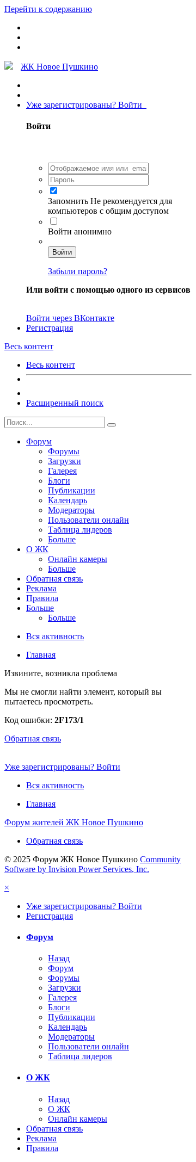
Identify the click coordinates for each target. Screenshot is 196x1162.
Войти (62, 252)
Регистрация (49, 327)
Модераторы (71, 510)
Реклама (41, 588)
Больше (62, 539)
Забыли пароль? (77, 271)
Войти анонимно (80, 231)
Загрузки (64, 461)
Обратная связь (54, 578)
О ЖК (37, 549)
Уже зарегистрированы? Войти (86, 104)
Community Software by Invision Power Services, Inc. (92, 864)
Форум (39, 441)
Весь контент (50, 364)
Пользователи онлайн (88, 519)
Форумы (63, 451)
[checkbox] (53, 190)
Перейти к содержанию (48, 9)
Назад (59, 958)
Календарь (67, 500)
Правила (42, 598)
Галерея (62, 470)
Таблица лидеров (80, 529)
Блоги (59, 480)
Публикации (71, 490)
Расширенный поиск (64, 402)
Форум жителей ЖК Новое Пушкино (73, 822)
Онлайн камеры (77, 559)
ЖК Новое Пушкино (59, 66)
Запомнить (69, 201)
